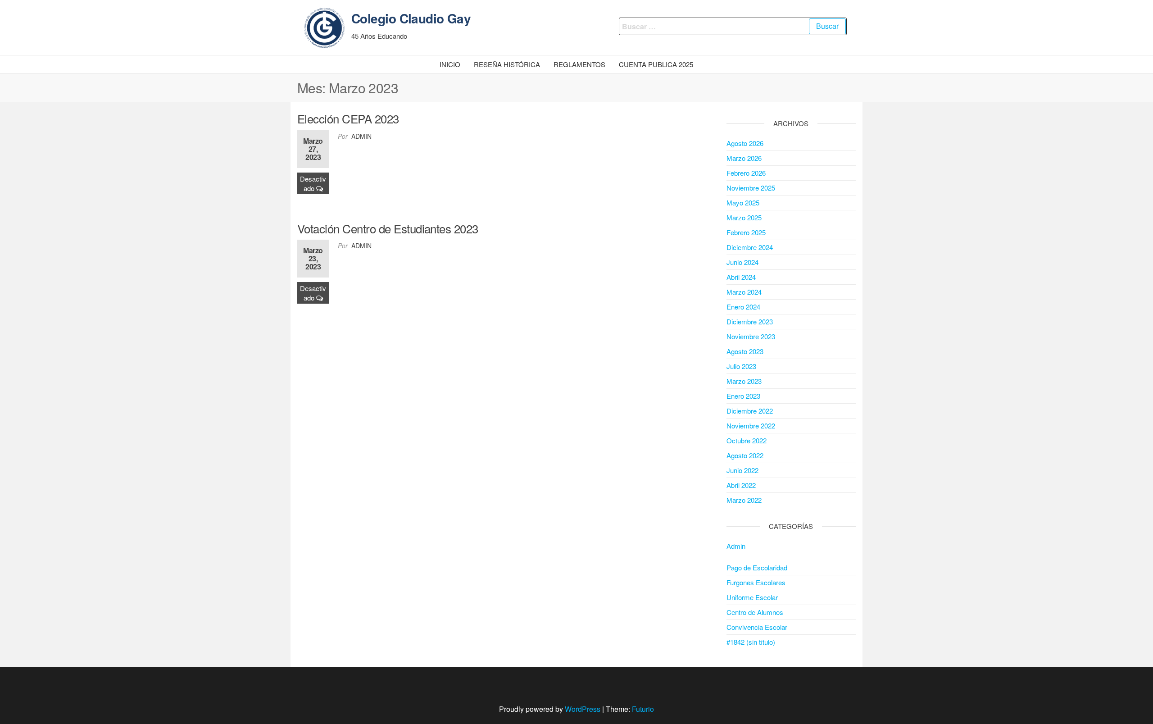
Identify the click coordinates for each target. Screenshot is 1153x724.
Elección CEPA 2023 (348, 118)
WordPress (582, 709)
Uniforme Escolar (752, 597)
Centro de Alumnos (754, 612)
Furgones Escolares (755, 582)
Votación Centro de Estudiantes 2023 (387, 228)
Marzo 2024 (744, 291)
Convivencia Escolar (756, 627)
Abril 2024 (741, 277)
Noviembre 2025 (750, 187)
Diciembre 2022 (749, 410)
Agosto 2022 (744, 455)
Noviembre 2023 (750, 336)
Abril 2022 (741, 485)
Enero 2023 (743, 396)
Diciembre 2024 (749, 247)
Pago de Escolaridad (756, 567)
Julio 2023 (741, 366)
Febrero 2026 (746, 173)
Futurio (643, 709)
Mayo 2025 (742, 202)
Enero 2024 (743, 306)
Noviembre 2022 (750, 425)
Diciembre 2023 (749, 321)
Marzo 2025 (744, 217)
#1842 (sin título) (750, 642)
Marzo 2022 (744, 500)
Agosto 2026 (744, 143)
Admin (361, 136)
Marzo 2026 (744, 158)
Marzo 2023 (744, 381)
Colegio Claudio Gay (411, 18)
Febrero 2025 (746, 232)
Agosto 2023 (744, 351)
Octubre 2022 (746, 440)
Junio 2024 (742, 262)
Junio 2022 (742, 470)
